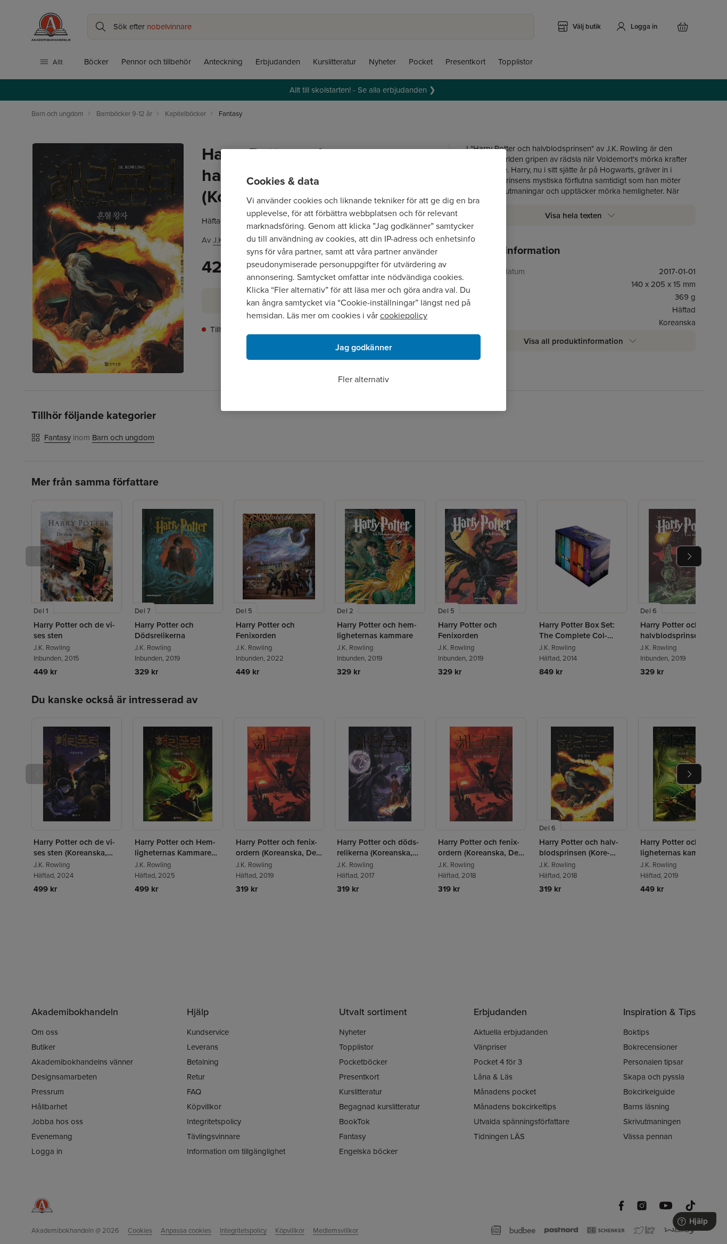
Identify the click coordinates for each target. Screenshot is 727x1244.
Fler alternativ (363, 379)
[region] (363, 280)
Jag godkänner (363, 347)
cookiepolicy (403, 315)
